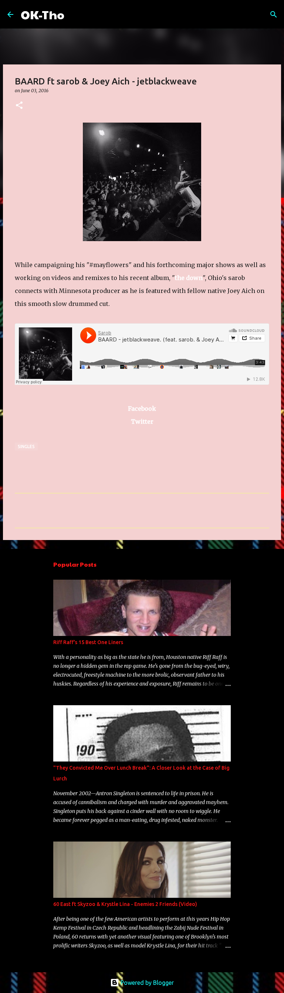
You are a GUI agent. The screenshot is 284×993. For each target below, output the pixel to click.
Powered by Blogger (146, 982)
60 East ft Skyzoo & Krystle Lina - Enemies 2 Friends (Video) (125, 904)
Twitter (142, 421)
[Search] (74, 14)
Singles (26, 446)
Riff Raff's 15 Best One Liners (88, 642)
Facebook (142, 408)
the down (189, 277)
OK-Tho (42, 14)
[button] (19, 106)
